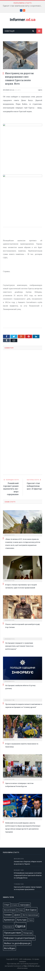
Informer (22, 19)
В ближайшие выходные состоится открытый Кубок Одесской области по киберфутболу (28, 875)
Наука (31, 920)
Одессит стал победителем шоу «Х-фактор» (34, 486)
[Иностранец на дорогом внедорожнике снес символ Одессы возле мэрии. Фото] (22, 55)
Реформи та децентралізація (19, 937)
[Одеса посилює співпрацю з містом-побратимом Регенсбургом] (22, 767)
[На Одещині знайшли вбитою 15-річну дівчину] (22, 669)
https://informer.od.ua (31, 966)
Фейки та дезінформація (17, 943)
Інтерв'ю (14, 905)
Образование (8, 927)
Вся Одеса (31, 909)
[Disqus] (22, 382)
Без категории (10, 910)
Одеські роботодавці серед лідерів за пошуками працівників (28, 888)
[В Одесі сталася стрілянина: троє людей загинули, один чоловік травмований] (22, 568)
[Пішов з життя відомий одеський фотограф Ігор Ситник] (22, 608)
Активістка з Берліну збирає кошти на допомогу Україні (28, 862)
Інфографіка (25, 905)
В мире (20, 910)
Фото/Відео (9, 948)
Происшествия (12, 932)
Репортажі (27, 933)
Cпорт (7, 905)
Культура (21, 919)
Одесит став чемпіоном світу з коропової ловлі (23, 6)
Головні (8, 914)
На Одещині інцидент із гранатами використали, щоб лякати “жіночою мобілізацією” (19, 646)
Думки (17, 915)
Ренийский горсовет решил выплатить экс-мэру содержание (11, 489)
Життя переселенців (30, 915)
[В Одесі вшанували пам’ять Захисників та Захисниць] (22, 727)
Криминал (9, 919)
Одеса (40, 90)
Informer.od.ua (8, 90)
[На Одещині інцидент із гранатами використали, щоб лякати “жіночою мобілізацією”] (22, 637)
